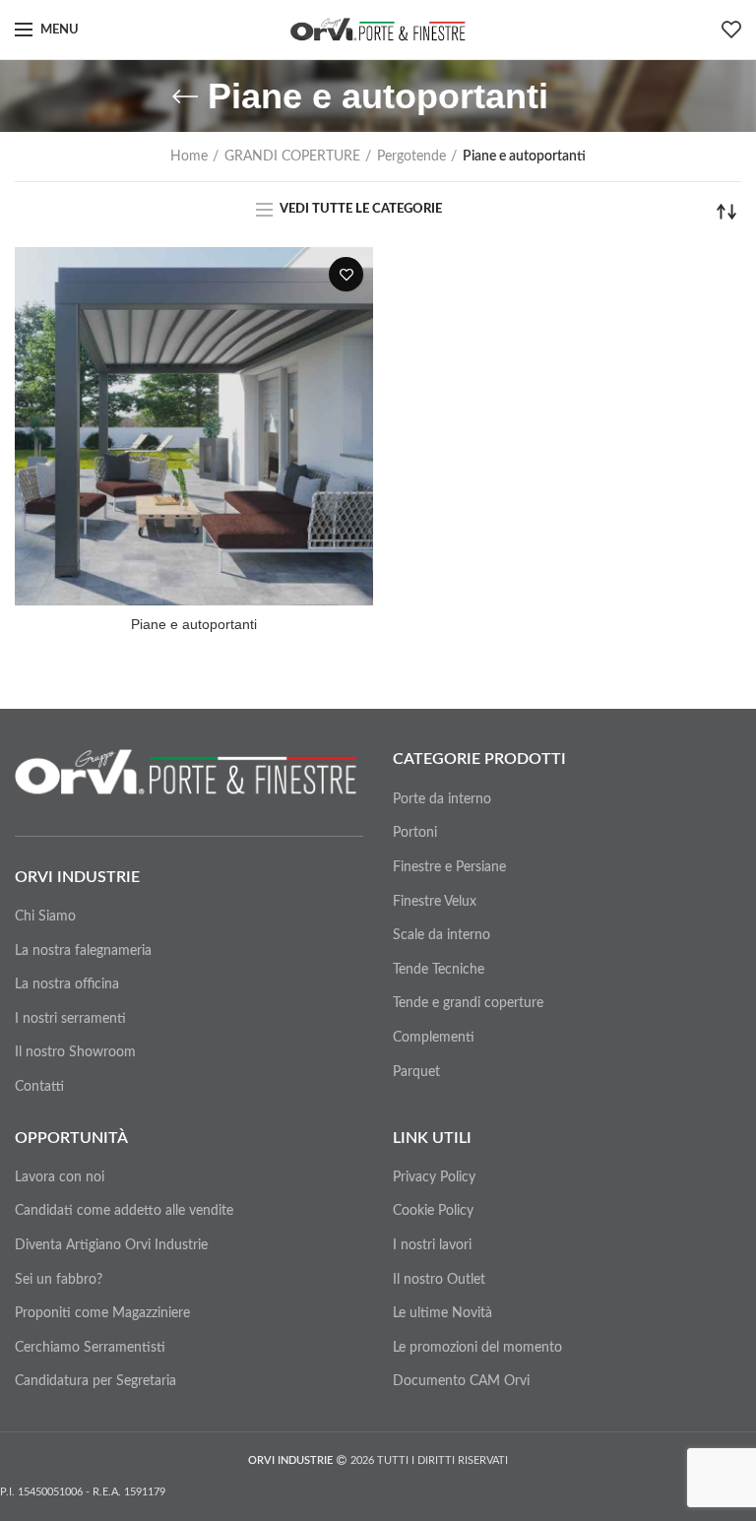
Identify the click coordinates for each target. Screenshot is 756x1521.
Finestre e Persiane (449, 867)
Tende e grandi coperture (468, 1003)
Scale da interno (441, 935)
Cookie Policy (433, 1211)
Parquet (416, 1072)
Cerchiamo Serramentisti (90, 1348)
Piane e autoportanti (194, 624)
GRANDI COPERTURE (292, 156)
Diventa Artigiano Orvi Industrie (111, 1245)
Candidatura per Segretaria (95, 1381)
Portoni (415, 833)
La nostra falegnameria (83, 951)
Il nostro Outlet (439, 1280)
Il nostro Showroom (75, 1052)
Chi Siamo (45, 916)
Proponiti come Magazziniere (102, 1313)
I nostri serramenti (70, 1019)
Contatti (39, 1087)
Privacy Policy (434, 1177)
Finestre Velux (434, 902)
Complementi (433, 1038)
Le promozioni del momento (477, 1348)
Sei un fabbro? (58, 1280)
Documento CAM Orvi (461, 1381)
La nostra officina (67, 984)
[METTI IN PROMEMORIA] (346, 274)
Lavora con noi (59, 1177)
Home (189, 156)
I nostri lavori (432, 1245)
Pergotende (411, 156)
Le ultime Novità (442, 1313)
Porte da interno (442, 799)
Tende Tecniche (438, 970)
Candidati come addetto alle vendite (124, 1211)
